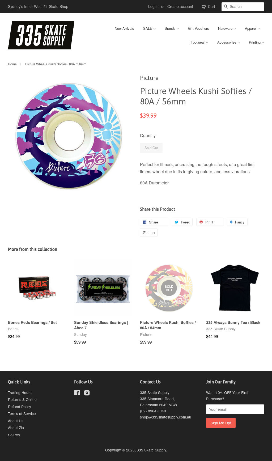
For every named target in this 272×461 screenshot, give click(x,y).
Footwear (198, 42)
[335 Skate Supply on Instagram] (87, 393)
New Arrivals (124, 28)
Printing (255, 42)
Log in (153, 6)
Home (12, 64)
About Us (15, 420)
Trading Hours (20, 392)
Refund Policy (19, 406)
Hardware (225, 28)
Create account (180, 6)
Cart (211, 6)
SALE (148, 28)
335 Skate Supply (151, 449)
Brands (171, 28)
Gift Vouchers (198, 28)
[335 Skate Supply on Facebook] (77, 393)
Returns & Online (22, 399)
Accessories (227, 42)
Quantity (148, 135)
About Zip (16, 427)
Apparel (251, 28)
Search (14, 434)
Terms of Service (22, 413)
